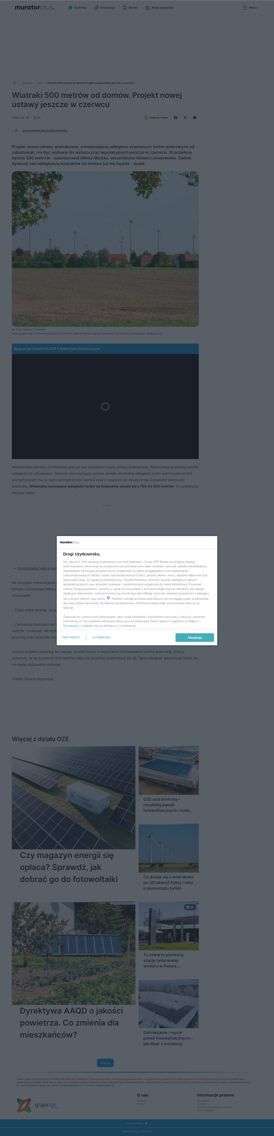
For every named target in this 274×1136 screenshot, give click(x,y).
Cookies (87, 625)
